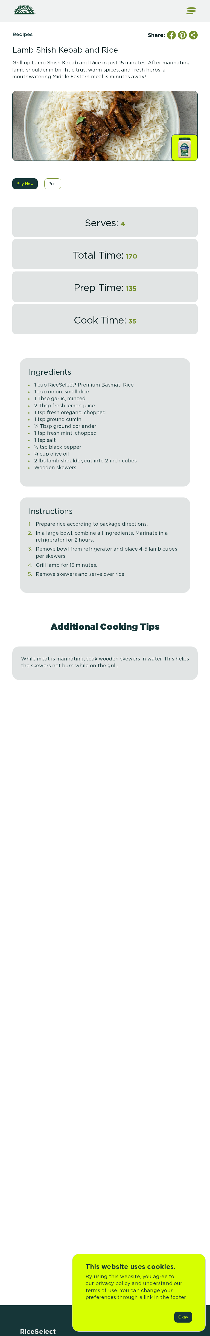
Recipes (22, 34)
